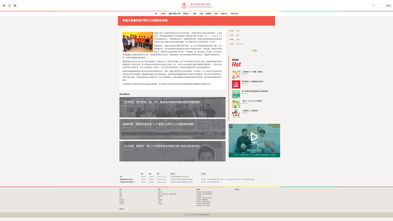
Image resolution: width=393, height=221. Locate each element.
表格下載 (121, 199)
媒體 (120, 196)
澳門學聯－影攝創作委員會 (203, 203)
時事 (216, 14)
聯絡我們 (160, 199)
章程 (159, 197)
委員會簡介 (199, 196)
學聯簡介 (160, 192)
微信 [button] (255, 50)
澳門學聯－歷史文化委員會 (203, 205)
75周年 (159, 201)
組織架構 (160, 196)
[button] (4, 6)
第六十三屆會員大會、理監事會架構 (167, 194)
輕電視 (208, 14)
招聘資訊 (121, 203)
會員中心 (224, 14)
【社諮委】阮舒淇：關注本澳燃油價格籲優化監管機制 (156, 13)
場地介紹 (234, 14)
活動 (194, 14)
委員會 (186, 14)
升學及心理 (175, 14)
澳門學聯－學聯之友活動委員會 (204, 197)
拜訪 (238, 39)
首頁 (120, 192)
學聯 (163, 14)
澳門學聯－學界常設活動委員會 (204, 194)
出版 (201, 14)
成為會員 (121, 201)
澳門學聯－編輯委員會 (202, 199)
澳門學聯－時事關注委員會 (203, 201)
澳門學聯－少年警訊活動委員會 (204, 192)
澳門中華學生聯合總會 (196, 5)
